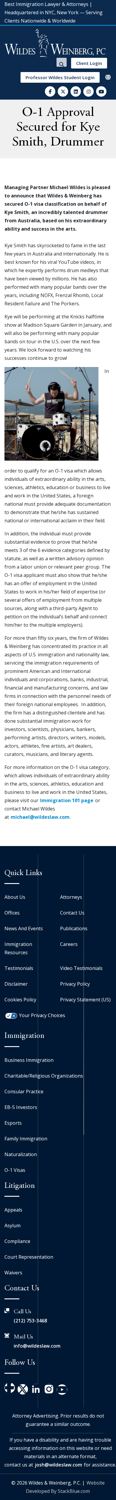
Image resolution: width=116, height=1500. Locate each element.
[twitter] (63, 91)
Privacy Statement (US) (85, 999)
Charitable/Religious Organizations (43, 1076)
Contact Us (72, 912)
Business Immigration (29, 1060)
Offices (12, 912)
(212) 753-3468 (30, 1320)
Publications (73, 928)
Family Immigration (25, 1138)
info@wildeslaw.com (37, 1346)
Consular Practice (23, 1091)
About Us (14, 897)
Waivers (13, 1272)
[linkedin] (75, 91)
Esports (13, 1123)
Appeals (13, 1210)
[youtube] (101, 91)
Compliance (17, 1241)
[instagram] (88, 91)
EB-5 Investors (20, 1107)
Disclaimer (16, 984)
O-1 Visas (14, 1170)
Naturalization (20, 1154)
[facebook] (50, 91)
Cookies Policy (20, 999)
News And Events (23, 928)
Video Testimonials (81, 968)
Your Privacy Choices (42, 1015)
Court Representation (28, 1257)
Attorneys (71, 897)
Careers (69, 944)
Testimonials (18, 968)
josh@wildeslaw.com (58, 1464)
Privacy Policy (75, 984)
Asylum (12, 1225)
